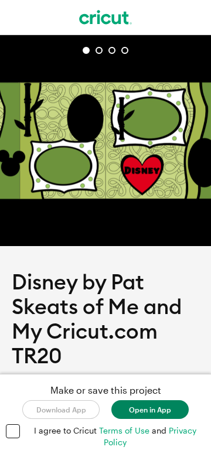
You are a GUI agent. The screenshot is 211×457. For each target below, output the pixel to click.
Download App (61, 409)
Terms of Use (125, 430)
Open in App (150, 409)
